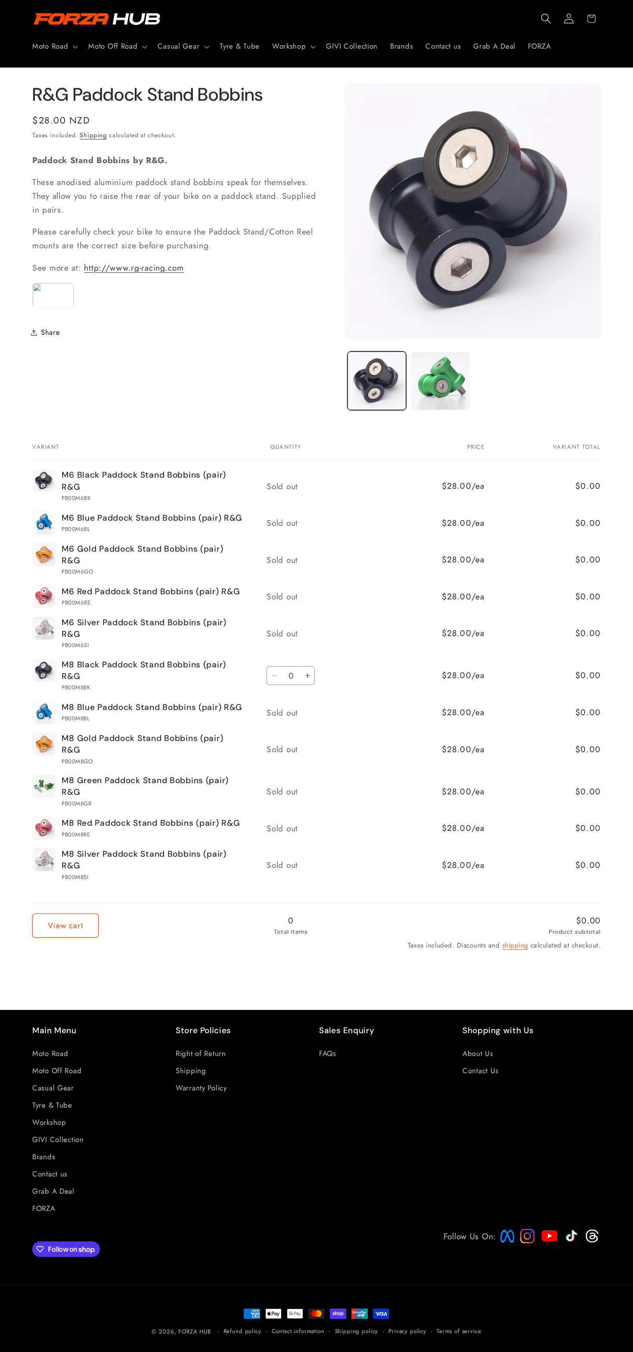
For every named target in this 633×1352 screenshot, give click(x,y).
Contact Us (480, 1070)
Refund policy (242, 1331)
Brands (43, 1156)
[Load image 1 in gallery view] (377, 381)
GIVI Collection (58, 1139)
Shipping (93, 135)
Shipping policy (357, 1331)
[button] (54, 46)
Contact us (50, 1174)
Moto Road (50, 1053)
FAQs (327, 1053)
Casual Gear (53, 1088)
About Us (477, 1053)
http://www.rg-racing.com (133, 268)
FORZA (44, 1208)
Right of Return (201, 1053)
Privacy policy (407, 1331)
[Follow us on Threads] (591, 1241)
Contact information (298, 1331)
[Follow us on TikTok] (570, 1241)
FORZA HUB (194, 1331)
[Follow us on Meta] (505, 1243)
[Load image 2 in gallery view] (440, 381)
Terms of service (459, 1331)
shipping (515, 945)
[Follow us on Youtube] (547, 1252)
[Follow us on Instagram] (524, 1241)
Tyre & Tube (52, 1105)
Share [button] (50, 332)
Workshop (49, 1122)
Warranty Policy (201, 1088)
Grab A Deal (53, 1191)
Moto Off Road (56, 1070)
